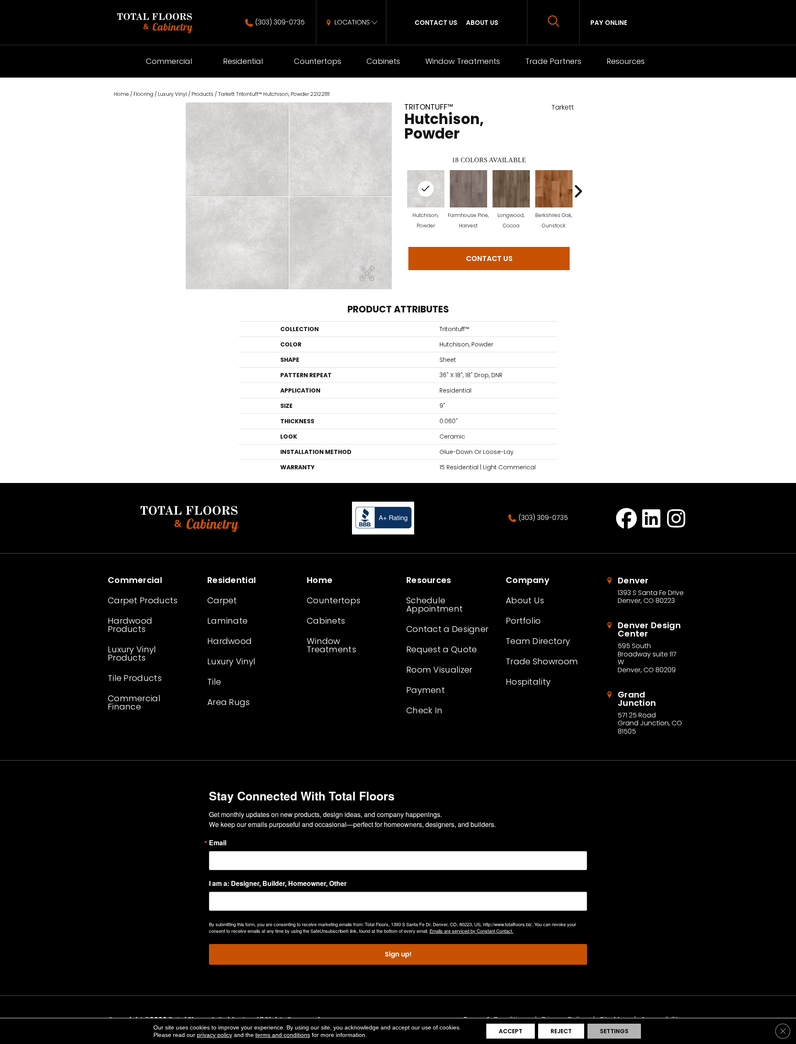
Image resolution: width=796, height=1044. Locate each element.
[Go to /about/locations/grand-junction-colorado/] (646, 712)
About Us (482, 22)
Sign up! (398, 954)
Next (578, 191)
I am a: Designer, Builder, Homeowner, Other (278, 883)
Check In (424, 710)
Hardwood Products (130, 625)
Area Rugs (228, 702)
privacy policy (214, 1035)
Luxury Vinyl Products (132, 653)
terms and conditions (282, 1035)
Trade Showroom (542, 661)
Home (121, 94)
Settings (614, 1031)
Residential (243, 61)
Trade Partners (553, 61)
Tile (214, 682)
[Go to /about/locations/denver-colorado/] (646, 590)
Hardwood (229, 641)
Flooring (143, 94)
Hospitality (528, 682)
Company (527, 580)
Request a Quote (441, 649)
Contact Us (436, 22)
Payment (425, 690)
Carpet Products (143, 600)
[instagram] (676, 518)
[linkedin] (651, 518)
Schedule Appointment (434, 605)
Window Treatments (462, 61)
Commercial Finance (134, 702)
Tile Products (135, 678)
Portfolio (523, 621)
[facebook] (627, 518)
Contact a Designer (447, 629)
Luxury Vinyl (172, 94)
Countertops (317, 61)
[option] (468, 199)
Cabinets (383, 61)
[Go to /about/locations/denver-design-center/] (646, 647)
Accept (510, 1031)
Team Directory (538, 641)
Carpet (222, 600)
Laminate (227, 621)
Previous (400, 191)
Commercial (169, 61)
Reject (561, 1031)
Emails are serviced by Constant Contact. (471, 930)
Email (217, 842)
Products (203, 94)
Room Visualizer (439, 670)
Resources (626, 61)
